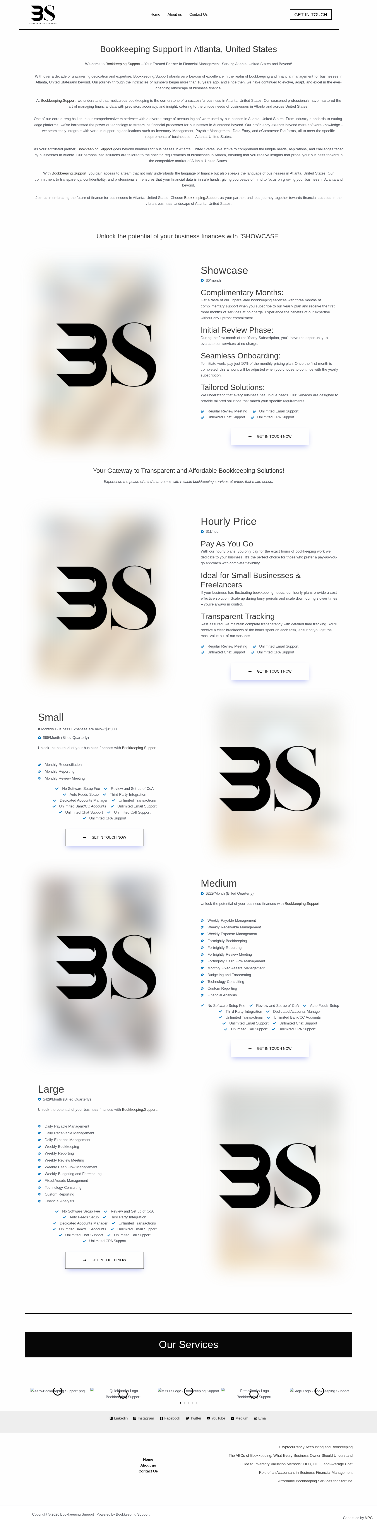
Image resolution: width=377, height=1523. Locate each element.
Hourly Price (229, 521)
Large (51, 1089)
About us (148, 1465)
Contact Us (148, 1471)
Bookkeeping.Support (123, 64)
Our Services (188, 1344)
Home (148, 1459)
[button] (311, 14)
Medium (219, 883)
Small (50, 717)
